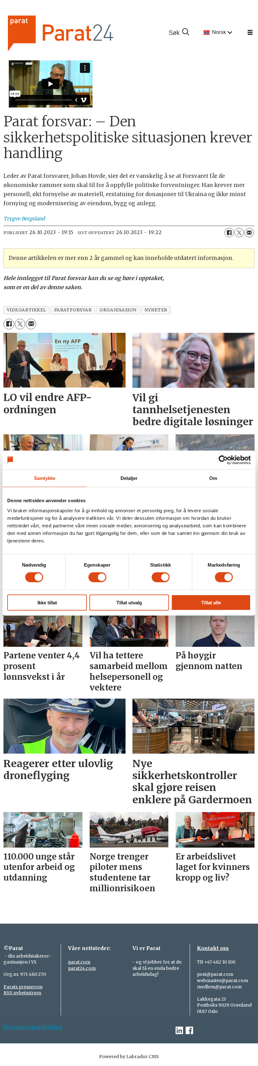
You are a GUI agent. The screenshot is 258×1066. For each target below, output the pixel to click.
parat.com (79, 962)
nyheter (155, 310)
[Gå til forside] (81, 32)
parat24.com (82, 968)
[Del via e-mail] (249, 232)
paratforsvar (73, 310)
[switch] (97, 577)
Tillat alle (211, 602)
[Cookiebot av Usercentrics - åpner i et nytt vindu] (223, 460)
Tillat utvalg (129, 602)
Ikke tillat (47, 602)
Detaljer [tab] (129, 478)
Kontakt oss (213, 948)
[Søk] (179, 32)
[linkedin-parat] (179, 1030)
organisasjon (118, 310)
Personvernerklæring (33, 1027)
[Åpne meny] (250, 32)
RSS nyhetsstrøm (22, 993)
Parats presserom (22, 987)
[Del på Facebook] (229, 232)
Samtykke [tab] (45, 478)
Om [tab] (213, 478)
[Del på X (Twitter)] (239, 232)
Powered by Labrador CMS (129, 1056)
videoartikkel (26, 310)
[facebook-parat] (189, 1030)
